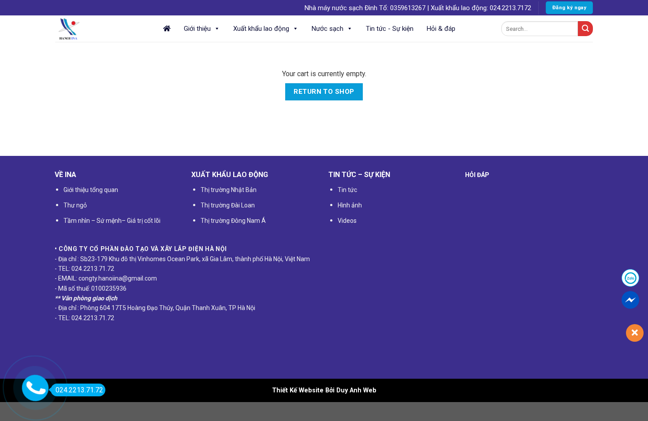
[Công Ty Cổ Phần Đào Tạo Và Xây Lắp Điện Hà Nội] (99, 28)
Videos (347, 220)
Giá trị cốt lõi (143, 220)
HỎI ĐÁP (477, 174)
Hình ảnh (350, 205)
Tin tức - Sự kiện (389, 29)
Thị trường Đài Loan (228, 205)
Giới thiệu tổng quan (90, 189)
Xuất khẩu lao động (261, 29)
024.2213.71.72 (79, 390)
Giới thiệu (197, 29)
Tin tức (347, 189)
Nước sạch (327, 29)
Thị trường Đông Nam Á (233, 220)
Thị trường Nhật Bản (229, 189)
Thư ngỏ (75, 205)
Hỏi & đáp (441, 29)
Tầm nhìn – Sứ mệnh (92, 220)
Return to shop (324, 92)
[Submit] (585, 28)
